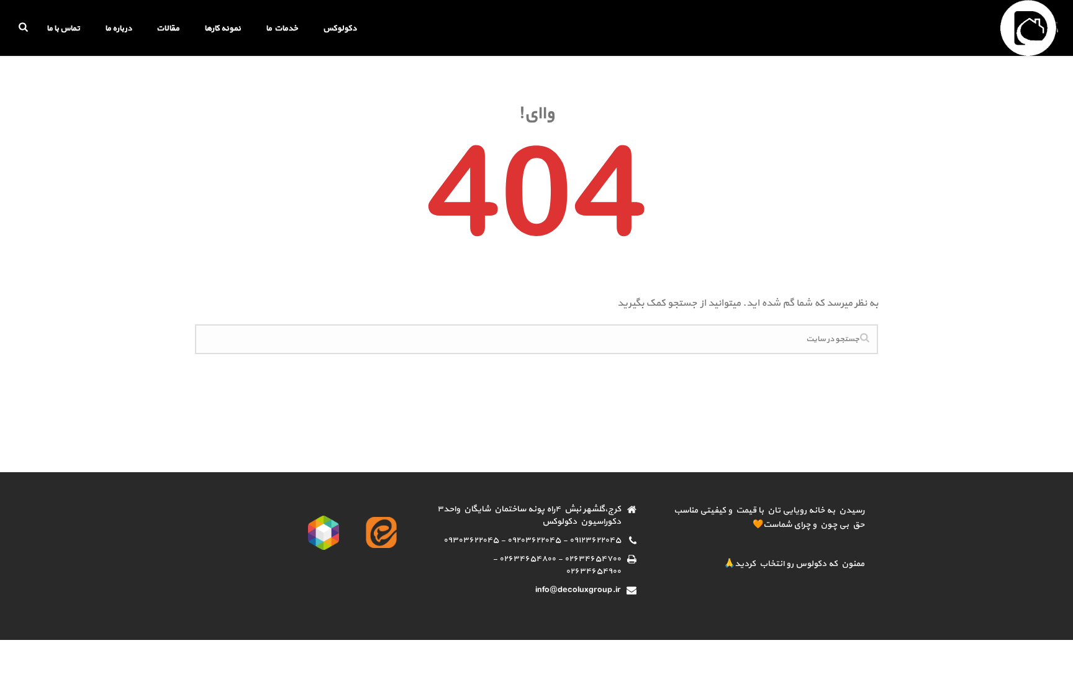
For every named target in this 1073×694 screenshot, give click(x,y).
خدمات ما (282, 28)
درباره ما (118, 28)
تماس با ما (63, 28)
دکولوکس (339, 28)
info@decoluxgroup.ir (578, 590)
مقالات (167, 28)
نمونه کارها (222, 28)
